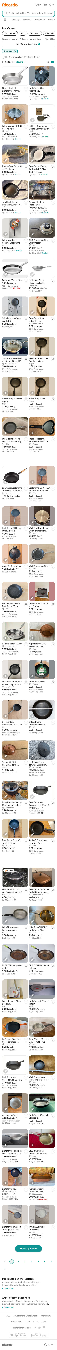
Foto (26, 1304)
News (35, 1322)
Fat (22, 1304)
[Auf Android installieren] (39, 1335)
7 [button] (51, 1261)
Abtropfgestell (8, 1301)
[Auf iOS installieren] (18, 1335)
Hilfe (28, 1322)
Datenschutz (17, 1322)
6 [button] (44, 1261)
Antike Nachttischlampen (29, 1282)
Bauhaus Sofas (9, 1285)
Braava (5, 1304)
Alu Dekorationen (9, 1282)
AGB (8, 1316)
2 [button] (18, 1261)
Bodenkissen (41, 1301)
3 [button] (24, 1261)
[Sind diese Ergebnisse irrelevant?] (38, 57)
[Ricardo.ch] (10, 4)
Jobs (43, 1322)
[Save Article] (26, 89)
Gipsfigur (33, 1304)
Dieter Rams (14, 1304)
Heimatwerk (43, 1304)
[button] (41, 5)
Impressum (46, 1316)
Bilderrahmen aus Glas (26, 1285)
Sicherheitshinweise (22, 1328)
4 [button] (31, 1261)
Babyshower (29, 1301)
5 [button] (38, 1261)
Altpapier (20, 1301)
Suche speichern (28, 1248)
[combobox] (28, 13)
